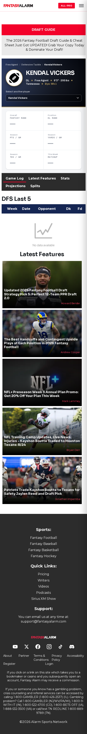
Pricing (43, 574)
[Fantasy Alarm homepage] (18, 5)
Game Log (15, 178)
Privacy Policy (57, 658)
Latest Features (42, 178)
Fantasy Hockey (43, 556)
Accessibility (75, 656)
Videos (43, 586)
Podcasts (43, 593)
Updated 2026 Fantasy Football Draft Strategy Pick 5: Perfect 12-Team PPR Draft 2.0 (40, 294)
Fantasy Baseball (43, 544)
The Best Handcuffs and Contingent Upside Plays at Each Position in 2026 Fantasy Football (41, 343)
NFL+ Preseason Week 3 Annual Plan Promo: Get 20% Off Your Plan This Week (41, 394)
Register (9, 664)
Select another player (18, 91)
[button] (81, 6)
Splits (35, 186)
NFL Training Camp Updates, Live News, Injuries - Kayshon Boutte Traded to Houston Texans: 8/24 (42, 441)
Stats (65, 178)
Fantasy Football (43, 538)
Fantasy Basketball (43, 550)
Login (49, 664)
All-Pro (66, 5)
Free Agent (12, 64)
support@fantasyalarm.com (43, 621)
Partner (23, 656)
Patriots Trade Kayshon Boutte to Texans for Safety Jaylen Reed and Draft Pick (42, 492)
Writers (43, 580)
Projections (15, 186)
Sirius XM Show (43, 599)
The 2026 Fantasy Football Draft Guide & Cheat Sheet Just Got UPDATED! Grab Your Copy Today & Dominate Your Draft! (44, 45)
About (7, 656)
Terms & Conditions (41, 658)
